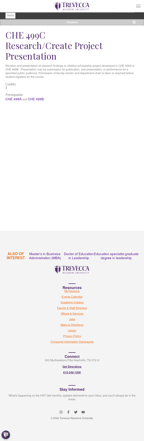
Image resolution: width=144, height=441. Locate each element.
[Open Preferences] (5, 434)
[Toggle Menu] (138, 6)
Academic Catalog (72, 302)
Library (72, 330)
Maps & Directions (72, 325)
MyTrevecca (72, 291)
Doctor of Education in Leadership (79, 255)
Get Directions (72, 366)
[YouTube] (83, 412)
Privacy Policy (72, 336)
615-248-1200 (72, 372)
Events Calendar (72, 297)
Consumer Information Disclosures (72, 342)
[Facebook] (68, 412)
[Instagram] (61, 412)
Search (10, 15)
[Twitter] (75, 412)
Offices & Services (72, 314)
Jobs (72, 319)
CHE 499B (36, 98)
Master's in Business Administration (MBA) (45, 255)
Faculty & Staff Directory (72, 308)
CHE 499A (13, 98)
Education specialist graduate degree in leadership (116, 255)
